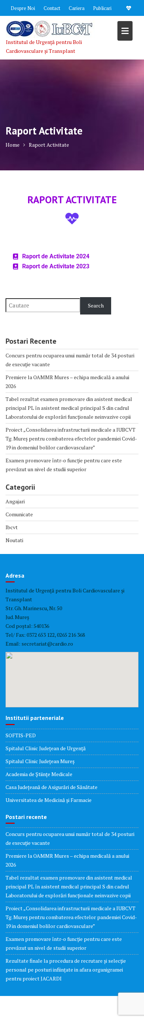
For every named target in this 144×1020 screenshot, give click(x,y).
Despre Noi (23, 8)
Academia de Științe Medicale (39, 774)
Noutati (14, 540)
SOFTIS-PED (21, 735)
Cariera (77, 8)
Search (96, 305)
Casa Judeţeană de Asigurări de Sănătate (51, 786)
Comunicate (19, 514)
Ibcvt (12, 527)
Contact (52, 8)
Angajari (15, 501)
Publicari (102, 8)
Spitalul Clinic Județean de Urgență (46, 748)
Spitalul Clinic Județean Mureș (40, 761)
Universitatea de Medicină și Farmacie (49, 799)
